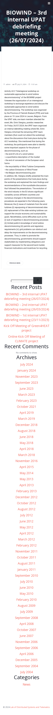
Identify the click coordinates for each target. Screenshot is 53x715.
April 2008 (26, 624)
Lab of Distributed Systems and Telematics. (30, 707)
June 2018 (26, 437)
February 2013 (26, 491)
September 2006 (26, 648)
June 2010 (26, 588)
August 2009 (26, 606)
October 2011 (26, 557)
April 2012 (26, 533)
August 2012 (26, 509)
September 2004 (26, 666)
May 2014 (26, 473)
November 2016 (27, 461)
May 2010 (26, 594)
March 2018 (26, 455)
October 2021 (26, 407)
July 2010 (26, 581)
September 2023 (26, 383)
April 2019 (26, 413)
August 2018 (26, 431)
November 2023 (27, 377)
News (26, 684)
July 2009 (26, 612)
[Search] (37, 280)
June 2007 (26, 636)
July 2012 (26, 515)
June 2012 (26, 521)
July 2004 (26, 672)
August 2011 (26, 563)
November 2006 (27, 642)
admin (8, 84)
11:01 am (34, 84)
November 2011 (27, 551)
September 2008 (26, 618)
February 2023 (26, 401)
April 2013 (26, 485)
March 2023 (26, 395)
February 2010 (26, 600)
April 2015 (26, 467)
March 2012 (26, 539)
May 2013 (26, 479)
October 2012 (26, 503)
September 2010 (26, 575)
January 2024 (26, 370)
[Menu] (49, 3)
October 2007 (26, 630)
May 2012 (26, 527)
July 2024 (26, 364)
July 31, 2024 (21, 84)
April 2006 (26, 654)
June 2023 (26, 389)
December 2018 (26, 425)
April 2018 (26, 449)
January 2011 (26, 569)
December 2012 (26, 497)
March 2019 (26, 419)
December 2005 (26, 660)
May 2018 (26, 443)
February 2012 (26, 545)
